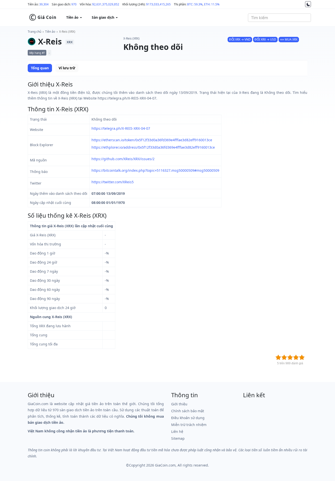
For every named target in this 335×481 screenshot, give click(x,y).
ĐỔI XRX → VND (240, 39)
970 (74, 4)
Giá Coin (42, 17)
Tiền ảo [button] (72, 17)
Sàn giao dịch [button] (103, 17)
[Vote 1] (278, 357)
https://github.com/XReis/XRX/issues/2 (123, 158)
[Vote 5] (302, 357)
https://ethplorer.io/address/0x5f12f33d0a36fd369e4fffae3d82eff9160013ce (153, 147)
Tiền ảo (50, 31)
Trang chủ (34, 31)
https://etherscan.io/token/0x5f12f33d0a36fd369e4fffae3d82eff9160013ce (151, 140)
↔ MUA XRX (288, 39)
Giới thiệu (179, 404)
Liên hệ (177, 431)
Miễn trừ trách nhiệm (188, 424)
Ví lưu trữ (67, 68)
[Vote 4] (296, 357)
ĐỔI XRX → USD (265, 39)
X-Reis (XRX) (67, 31)
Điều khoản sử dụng (188, 417)
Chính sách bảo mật (187, 411)
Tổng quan (40, 68)
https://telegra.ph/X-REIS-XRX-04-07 (120, 128)
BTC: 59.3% (195, 4)
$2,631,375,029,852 (105, 4)
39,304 (44, 4)
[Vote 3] (290, 357)
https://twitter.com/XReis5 (112, 182)
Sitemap (178, 438)
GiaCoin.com (165, 465)
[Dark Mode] (308, 4)
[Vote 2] (284, 357)
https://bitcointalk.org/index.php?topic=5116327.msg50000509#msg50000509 (155, 170)
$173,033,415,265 (158, 4)
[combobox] (279, 18)
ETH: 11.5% (211, 4)
